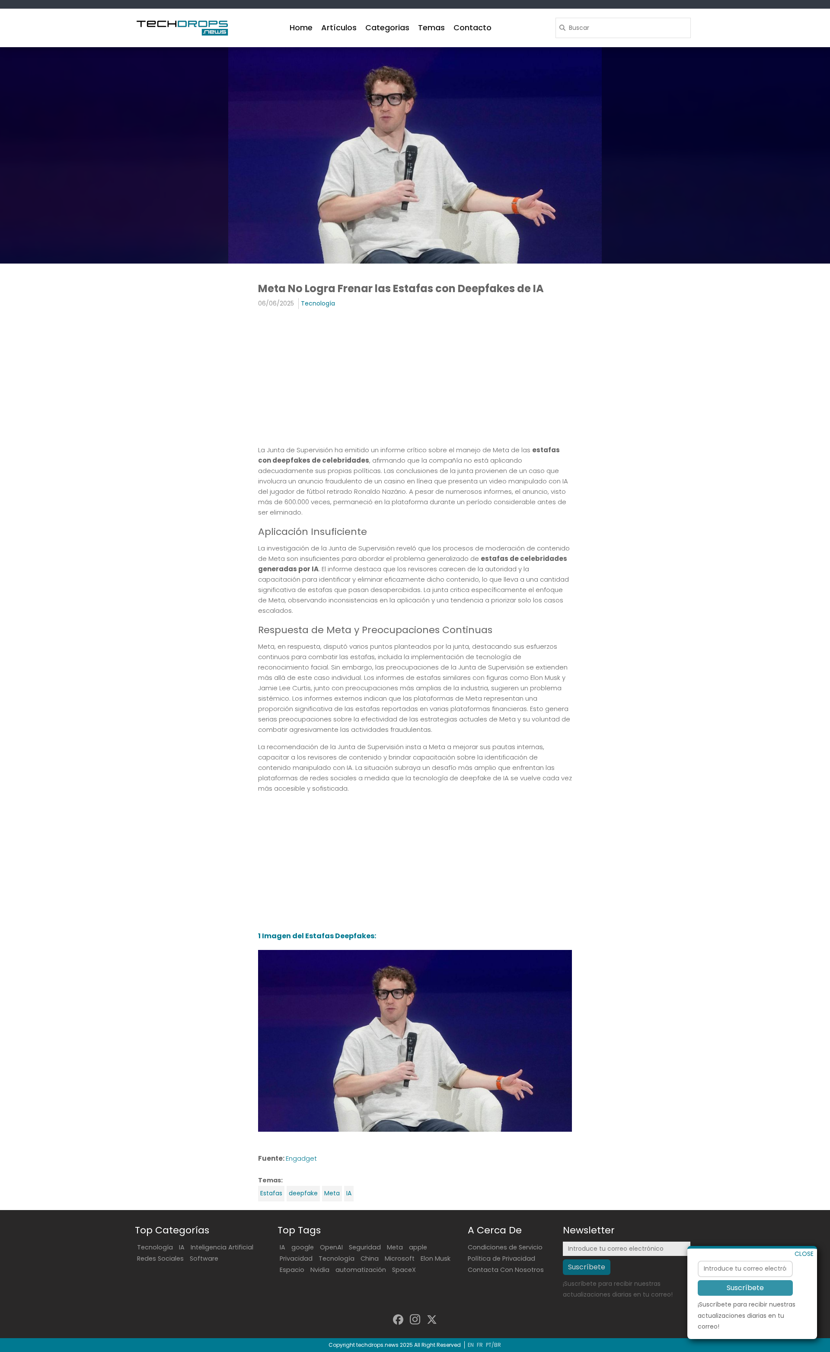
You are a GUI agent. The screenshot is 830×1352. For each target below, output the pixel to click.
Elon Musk (435, 1258)
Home (301, 27)
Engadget (301, 1158)
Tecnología (318, 303)
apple (418, 1247)
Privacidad (296, 1258)
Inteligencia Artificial (222, 1247)
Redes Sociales (160, 1258)
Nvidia (319, 1269)
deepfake (303, 1193)
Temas (431, 27)
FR (480, 1345)
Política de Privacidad (501, 1258)
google (302, 1247)
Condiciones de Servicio (505, 1247)
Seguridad (365, 1247)
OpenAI (331, 1247)
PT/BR (493, 1345)
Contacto (472, 27)
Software (204, 1258)
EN (471, 1345)
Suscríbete (745, 1288)
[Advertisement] (415, 378)
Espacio (292, 1269)
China (370, 1258)
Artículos (339, 27)
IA (348, 1193)
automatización (360, 1269)
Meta (332, 1193)
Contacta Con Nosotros (506, 1269)
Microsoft (400, 1258)
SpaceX (404, 1269)
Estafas (271, 1193)
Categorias (387, 27)
